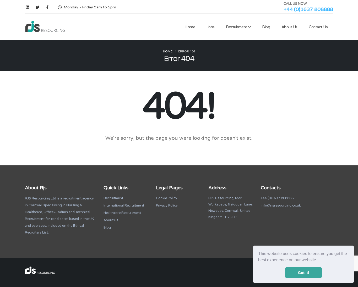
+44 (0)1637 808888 (308, 9)
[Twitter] (37, 7)
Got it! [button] (303, 272)
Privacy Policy (167, 205)
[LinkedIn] (27, 7)
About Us (289, 27)
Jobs (211, 27)
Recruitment (236, 27)
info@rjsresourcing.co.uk (281, 205)
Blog (266, 27)
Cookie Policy (166, 198)
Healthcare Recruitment (122, 213)
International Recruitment (124, 205)
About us (111, 220)
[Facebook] (47, 7)
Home (190, 27)
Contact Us (318, 27)
